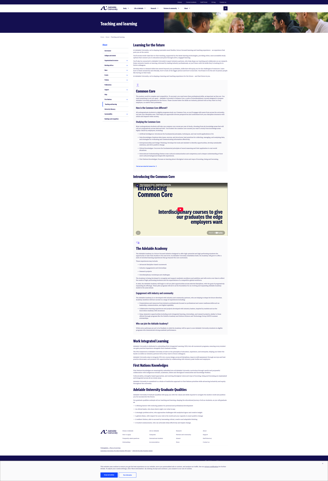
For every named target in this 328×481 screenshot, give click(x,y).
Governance (108, 51)
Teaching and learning (111, 104)
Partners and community (183, 434)
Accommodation (154, 442)
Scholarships (126, 442)
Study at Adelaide (127, 431)
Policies (107, 80)
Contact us (223, 2)
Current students (191, 2)
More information (127, 475)
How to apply (126, 434)
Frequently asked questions (130, 438)
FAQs (106, 94)
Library (179, 2)
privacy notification (211, 466)
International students (156, 438)
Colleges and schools (110, 55)
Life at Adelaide (154, 431)
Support (107, 90)
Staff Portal (203, 2)
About (205, 431)
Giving (213, 2)
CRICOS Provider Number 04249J (142, 450)
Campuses (152, 434)
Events (106, 75)
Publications (108, 85)
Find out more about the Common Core (145, 166)
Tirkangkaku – (110, 448)
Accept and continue (109, 475)
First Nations (108, 99)
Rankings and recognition (112, 119)
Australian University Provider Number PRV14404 (115, 450)
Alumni (178, 438)
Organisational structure (111, 60)
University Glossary (110, 109)
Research (179, 431)
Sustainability (108, 114)
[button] (322, 464)
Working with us (109, 65)
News (106, 70)
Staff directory (207, 438)
